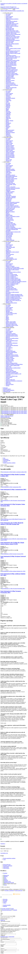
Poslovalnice (3, 6)
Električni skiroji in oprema (12, 335)
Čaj (7, 315)
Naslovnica (5, 387)
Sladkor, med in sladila (11, 321)
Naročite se (3, 843)
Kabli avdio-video (10, 225)
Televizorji (8, 346)
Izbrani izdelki (9, 17)
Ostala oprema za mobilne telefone (13, 367)
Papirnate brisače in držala (12, 289)
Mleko (7, 318)
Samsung (8, 106)
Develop (8, 117)
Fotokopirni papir (10, 28)
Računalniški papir (10, 29)
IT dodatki (9, 172)
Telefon (2, 951)
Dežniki (8, 253)
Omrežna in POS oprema (11, 178)
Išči (14, 9)
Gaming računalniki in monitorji (12, 202)
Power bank (9, 361)
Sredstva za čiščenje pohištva (12, 277)
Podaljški (8, 230)
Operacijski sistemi (10, 180)
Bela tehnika (8, 341)
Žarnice (7, 385)
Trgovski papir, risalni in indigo (13, 36)
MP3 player (8, 383)
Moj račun (5, 899)
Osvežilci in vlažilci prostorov (12, 269)
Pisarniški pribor (10, 22)
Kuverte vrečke (9, 42)
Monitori (8, 171)
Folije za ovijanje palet (10, 84)
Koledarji (8, 250)
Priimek (2, 942)
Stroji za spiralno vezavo (11, 63)
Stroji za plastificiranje (11, 67)
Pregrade (8, 49)
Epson (8, 107)
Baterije (8, 337)
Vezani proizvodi (6, 460)
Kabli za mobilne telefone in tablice (13, 228)
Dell (7, 128)
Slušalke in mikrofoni (11, 197)
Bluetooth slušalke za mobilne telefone (14, 364)
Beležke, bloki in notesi (11, 33)
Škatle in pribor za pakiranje (12, 26)
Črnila (8, 95)
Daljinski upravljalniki (10, 351)
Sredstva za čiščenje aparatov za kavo (14, 298)
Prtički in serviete (9, 326)
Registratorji (9, 44)
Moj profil (5, 900)
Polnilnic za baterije (10, 358)
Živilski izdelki (9, 312)
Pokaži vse (3, 920)
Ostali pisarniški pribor (11, 62)
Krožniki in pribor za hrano (12, 325)
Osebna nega (9, 344)
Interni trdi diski (9, 222)
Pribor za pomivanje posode (12, 283)
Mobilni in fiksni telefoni (11, 334)
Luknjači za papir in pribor (12, 69)
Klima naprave (9, 377)
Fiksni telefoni (9, 353)
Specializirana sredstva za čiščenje (13, 272)
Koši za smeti (9, 159)
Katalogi (8, 6)
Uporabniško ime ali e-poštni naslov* (8, 931)
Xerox (8, 115)
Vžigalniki (8, 248)
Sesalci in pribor (9, 370)
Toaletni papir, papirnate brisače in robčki (15, 268)
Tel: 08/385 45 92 (4, 853)
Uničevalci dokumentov (11, 65)
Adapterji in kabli (10, 177)
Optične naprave (9, 218)
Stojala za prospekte (10, 154)
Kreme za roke (9, 301)
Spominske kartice (10, 360)
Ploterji (7, 212)
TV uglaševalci (9, 347)
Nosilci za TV (9, 350)
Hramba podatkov (10, 179)
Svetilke (8, 158)
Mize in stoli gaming (10, 151)
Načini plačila (6, 866)
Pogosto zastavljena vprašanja (9, 462)
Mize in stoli (9, 144)
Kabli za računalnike (10, 227)
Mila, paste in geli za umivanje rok (13, 300)
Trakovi (8, 99)
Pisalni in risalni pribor (11, 24)
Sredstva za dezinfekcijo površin (13, 299)
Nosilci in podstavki (10, 147)
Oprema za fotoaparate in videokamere (14, 380)
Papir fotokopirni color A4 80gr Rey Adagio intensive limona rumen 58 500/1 (12, 543)
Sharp (7, 127)
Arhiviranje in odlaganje (11, 21)
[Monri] (5, 884)
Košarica (14, 10)
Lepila (7, 54)
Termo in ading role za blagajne (13, 31)
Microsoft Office (9, 182)
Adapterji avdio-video (10, 223)
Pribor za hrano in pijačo (11, 313)
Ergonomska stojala (10, 156)
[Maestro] (5, 876)
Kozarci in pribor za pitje (11, 324)
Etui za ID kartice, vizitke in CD (13, 56)
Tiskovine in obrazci (10, 35)
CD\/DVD (8, 237)
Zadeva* (2, 948)
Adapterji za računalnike (11, 224)
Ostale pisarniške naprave (11, 70)
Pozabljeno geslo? (4, 936)
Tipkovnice (8, 199)
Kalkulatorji (9, 66)
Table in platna (9, 143)
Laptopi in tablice (10, 169)
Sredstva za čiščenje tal (11, 276)
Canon (8, 102)
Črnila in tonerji (16, 8)
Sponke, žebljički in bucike (11, 52)
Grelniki (8, 378)
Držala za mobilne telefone (11, 363)
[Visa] (4, 877)
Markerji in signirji (10, 78)
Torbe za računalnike (10, 186)
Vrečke (8, 256)
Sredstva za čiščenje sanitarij (12, 275)
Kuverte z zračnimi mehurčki (12, 43)
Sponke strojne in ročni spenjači (13, 50)
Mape (7, 47)
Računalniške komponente (11, 176)
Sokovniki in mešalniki (11, 371)
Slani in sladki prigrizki (11, 322)
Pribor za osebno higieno (11, 302)
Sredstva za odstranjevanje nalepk (13, 296)
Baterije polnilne (9, 357)
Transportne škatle (10, 82)
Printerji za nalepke (10, 132)
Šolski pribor (9, 27)
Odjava (4, 902)
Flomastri (8, 79)
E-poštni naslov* (4, 923)
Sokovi (7, 319)
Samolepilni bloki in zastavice (13, 40)
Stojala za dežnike (10, 153)
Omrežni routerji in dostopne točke (13, 231)
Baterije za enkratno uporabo (12, 356)
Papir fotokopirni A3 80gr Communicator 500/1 (13, 489)
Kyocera (8, 118)
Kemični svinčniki (10, 72)
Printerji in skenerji (10, 98)
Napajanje (8, 221)
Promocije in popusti (7, 8)
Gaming (8, 173)
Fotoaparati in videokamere (11, 343)
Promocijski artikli (10, 247)
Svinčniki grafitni (10, 75)
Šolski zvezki (9, 88)
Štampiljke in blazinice (11, 55)
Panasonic (8, 126)
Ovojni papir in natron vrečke (12, 30)
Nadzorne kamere (10, 384)
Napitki (8, 311)
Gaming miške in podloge (11, 203)
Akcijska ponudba (7, 905)
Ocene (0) (5, 461)
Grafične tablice (9, 192)
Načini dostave (6, 868)
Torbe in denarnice (10, 254)
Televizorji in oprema (10, 333)
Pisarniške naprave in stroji (12, 23)
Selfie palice (8, 366)
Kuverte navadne (10, 41)
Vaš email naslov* (4, 937)
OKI (7, 119)
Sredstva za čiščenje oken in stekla (13, 279)
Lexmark (8, 104)
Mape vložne (9, 46)
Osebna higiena (9, 273)
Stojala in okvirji (10, 146)
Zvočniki (8, 194)
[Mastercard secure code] (8, 882)
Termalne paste (9, 217)
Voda (7, 320)
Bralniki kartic (9, 198)
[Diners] (5, 878)
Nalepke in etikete (10, 39)
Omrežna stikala (9, 233)
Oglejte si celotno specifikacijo (7, 415)
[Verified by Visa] (7, 881)
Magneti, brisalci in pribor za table (13, 53)
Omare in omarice (10, 145)
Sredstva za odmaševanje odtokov (13, 282)
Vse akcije (8, 15)
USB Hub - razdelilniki (11, 196)
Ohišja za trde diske (10, 240)
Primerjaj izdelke (4, 10)
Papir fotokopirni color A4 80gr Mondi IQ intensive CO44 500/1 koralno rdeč (12, 523)
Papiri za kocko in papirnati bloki (13, 34)
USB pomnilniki (9, 257)
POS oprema (9, 235)
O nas (15, 6)
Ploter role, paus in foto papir (12, 37)
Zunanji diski (9, 238)
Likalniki (8, 374)
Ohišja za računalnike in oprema (12, 216)
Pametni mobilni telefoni (11, 352)
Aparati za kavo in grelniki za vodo (13, 373)
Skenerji (8, 133)
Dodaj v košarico (10, 414)
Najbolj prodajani (9, 16)
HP (7, 101)
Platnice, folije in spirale (11, 61)
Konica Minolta (9, 120)
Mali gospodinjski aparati (12, 340)
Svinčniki (8, 255)
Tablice (8, 185)
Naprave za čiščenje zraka (11, 376)
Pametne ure (9, 339)
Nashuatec (8, 123)
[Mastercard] (6, 875)
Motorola (5, 906)
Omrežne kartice (9, 234)
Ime (1, 940)
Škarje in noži (9, 59)
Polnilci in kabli (9, 359)
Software (8, 167)
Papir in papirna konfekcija (12, 18)
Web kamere (8, 195)
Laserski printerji (10, 130)
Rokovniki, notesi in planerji (12, 251)
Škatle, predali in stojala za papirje (13, 48)
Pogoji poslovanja (6, 864)
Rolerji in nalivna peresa (11, 73)
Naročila (5, 901)
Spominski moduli (10, 220)
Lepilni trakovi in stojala (11, 57)
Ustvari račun (11, 936)
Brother (8, 105)
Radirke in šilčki (9, 76)
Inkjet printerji (9, 131)
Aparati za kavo (9, 309)
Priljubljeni (10, 10)
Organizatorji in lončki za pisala (12, 60)
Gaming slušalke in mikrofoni (12, 205)
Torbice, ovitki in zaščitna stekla (12, 365)
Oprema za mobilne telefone (12, 338)
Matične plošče (9, 215)
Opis (4, 458)
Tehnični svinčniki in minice (12, 74)
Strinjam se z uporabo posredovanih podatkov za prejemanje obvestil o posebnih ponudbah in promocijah (14, 926)
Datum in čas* (3, 950)
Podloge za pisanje (10, 80)
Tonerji (8, 97)
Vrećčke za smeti (10, 287)
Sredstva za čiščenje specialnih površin (14, 294)
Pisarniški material (7, 389)
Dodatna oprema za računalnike (13, 188)
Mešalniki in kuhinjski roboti (12, 372)
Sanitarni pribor (9, 286)
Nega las (8, 382)
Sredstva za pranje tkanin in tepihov (13, 280)
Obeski (7, 249)
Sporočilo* (3, 944)
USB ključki (9, 236)
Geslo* (2, 933)
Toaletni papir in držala (11, 288)
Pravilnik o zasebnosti (7, 865)
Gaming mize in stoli (10, 208)
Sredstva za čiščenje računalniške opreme (14, 295)
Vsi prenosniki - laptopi (11, 184)
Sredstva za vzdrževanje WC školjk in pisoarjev (16, 281)
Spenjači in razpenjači (11, 68)
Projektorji (8, 201)
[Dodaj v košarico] (7, 499)
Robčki (7, 290)
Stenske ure (8, 160)
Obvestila (12, 6)
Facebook (5, 873)
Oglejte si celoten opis (5, 417)
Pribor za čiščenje (10, 285)
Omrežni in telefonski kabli (12, 229)
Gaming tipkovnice (10, 204)
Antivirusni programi (10, 183)
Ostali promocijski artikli (11, 259)
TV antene (8, 348)
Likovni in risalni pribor (11, 87)
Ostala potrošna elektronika (12, 345)
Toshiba (8, 124)
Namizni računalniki (10, 170)
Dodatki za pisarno (10, 149)
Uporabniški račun (20, 10)
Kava (7, 317)
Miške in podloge (10, 191)
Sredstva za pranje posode (11, 274)
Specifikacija (5, 459)
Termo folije (8, 100)
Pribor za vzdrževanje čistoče (12, 267)
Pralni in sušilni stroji (10, 379)
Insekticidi (8, 270)
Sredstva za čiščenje (10, 266)
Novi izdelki (8, 14)
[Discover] (5, 880)
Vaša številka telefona (5, 939)
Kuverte (8, 20)
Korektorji (8, 81)
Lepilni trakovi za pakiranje (12, 85)
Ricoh (7, 108)
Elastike (8, 86)
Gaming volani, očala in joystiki (13, 207)
